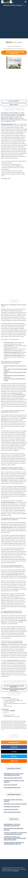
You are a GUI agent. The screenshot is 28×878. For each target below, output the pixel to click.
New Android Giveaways (14, 794)
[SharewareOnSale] (7, 1)
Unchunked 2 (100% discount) (12, 806)
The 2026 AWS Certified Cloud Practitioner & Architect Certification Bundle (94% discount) (15, 838)
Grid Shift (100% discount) (11, 809)
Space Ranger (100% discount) (12, 812)
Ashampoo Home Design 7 (7, 124)
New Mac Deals (14, 819)
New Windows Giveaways (14, 768)
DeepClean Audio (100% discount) (13, 777)
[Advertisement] (14, 22)
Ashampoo (12, 710)
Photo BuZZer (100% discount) (12, 787)
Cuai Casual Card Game (10, 784)
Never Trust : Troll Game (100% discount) (15, 803)
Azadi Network (16, 870)
